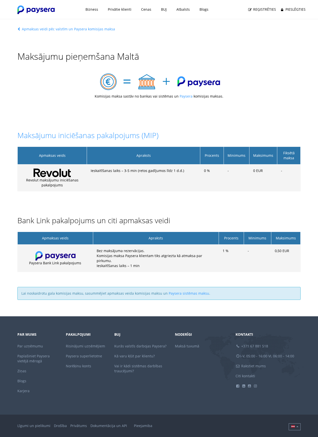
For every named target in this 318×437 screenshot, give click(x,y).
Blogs (203, 9)
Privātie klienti (119, 9)
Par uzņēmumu (30, 346)
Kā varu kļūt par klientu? (134, 356)
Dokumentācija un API (108, 425)
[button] (295, 426)
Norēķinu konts (78, 366)
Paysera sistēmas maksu (189, 293)
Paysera (186, 96)
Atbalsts (183, 9)
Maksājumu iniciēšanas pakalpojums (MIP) (88, 135)
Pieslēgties (295, 9)
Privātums (78, 425)
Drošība (60, 425)
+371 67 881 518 (254, 346)
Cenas (146, 9)
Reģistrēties (264, 9)
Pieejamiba (143, 425)
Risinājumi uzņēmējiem (85, 346)
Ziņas (21, 371)
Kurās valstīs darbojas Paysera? (140, 346)
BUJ (164, 9)
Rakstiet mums (253, 366)
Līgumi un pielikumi (33, 425)
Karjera (23, 390)
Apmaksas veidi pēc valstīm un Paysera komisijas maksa (68, 29)
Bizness (91, 9)
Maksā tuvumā (187, 346)
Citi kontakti (245, 376)
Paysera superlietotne (84, 356)
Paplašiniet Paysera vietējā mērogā (33, 358)
